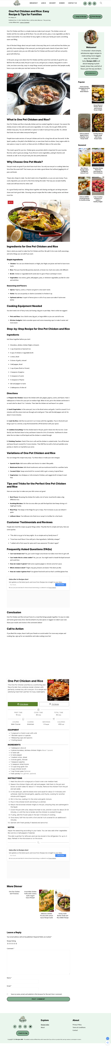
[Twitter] (30, 1026)
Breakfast (34, 3)
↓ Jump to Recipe (80, 17)
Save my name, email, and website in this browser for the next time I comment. (36, 994)
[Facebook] (85, 4)
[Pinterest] (90, 4)
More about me (90, 73)
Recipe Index (45, 1025)
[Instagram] (94, 4)
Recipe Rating (11, 941)
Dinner (62, 3)
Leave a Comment (24, 22)
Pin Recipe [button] (55, 704)
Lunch (43, 3)
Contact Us (72, 3)
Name (9, 978)
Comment (10, 948)
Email (9, 986)
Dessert (52, 3)
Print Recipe (96, 17)
